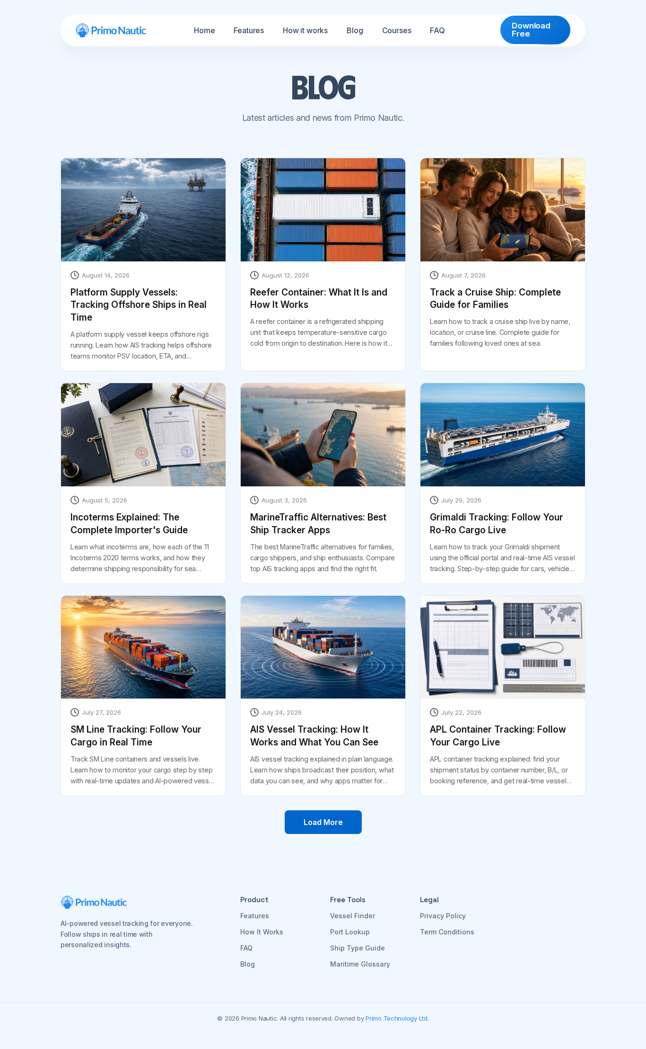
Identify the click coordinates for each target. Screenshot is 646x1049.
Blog (355, 30)
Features (249, 30)
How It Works (261, 932)
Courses (396, 30)
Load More (323, 822)
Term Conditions (447, 932)
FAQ (437, 30)
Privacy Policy (443, 916)
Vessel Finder (352, 916)
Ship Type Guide (357, 948)
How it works (305, 30)
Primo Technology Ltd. (397, 1018)
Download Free (531, 29)
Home (204, 30)
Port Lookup (350, 932)
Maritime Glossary (360, 964)
